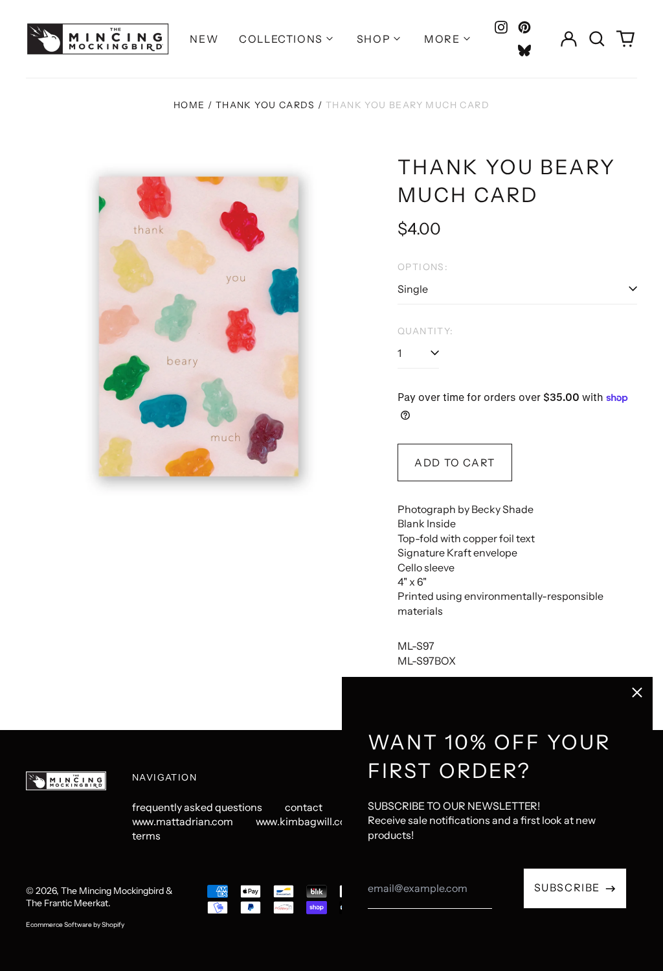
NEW (204, 38)
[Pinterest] (524, 27)
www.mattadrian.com (182, 821)
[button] (597, 39)
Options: (423, 267)
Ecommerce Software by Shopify (75, 924)
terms (146, 835)
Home (189, 105)
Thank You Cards (265, 105)
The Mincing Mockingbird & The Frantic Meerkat (99, 897)
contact (303, 807)
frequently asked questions (197, 807)
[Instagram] (501, 27)
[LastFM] (524, 50)
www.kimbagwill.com (305, 821)
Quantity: (426, 331)
